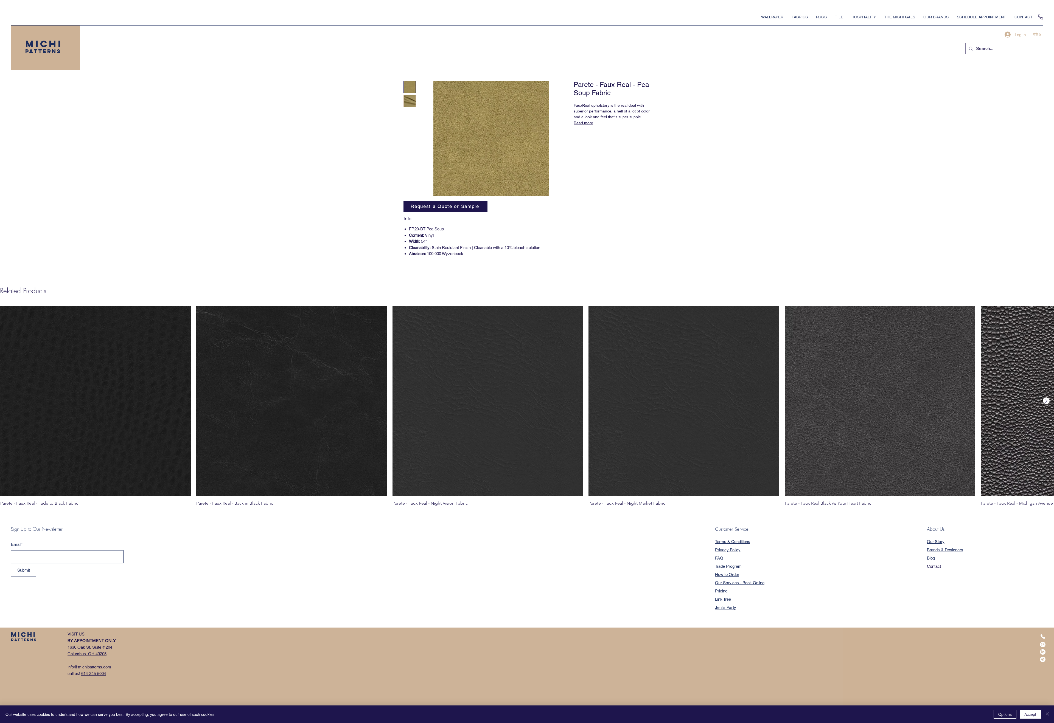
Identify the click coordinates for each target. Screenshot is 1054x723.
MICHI (44, 44)
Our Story (935, 541)
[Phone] (1040, 17)
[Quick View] (95, 401)
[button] (1038, 34)
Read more (583, 123)
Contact (934, 566)
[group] (527, 406)
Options (1005, 714)
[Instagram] (1042, 644)
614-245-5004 (93, 673)
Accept (1030, 714)
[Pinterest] (1042, 659)
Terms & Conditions (732, 541)
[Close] (1047, 714)
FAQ (719, 558)
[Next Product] (1046, 400)
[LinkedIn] (1042, 652)
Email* (17, 544)
